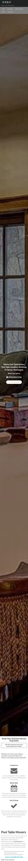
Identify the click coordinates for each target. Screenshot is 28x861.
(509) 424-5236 (15, 377)
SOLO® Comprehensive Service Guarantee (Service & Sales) (14, 745)
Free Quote (10, 11)
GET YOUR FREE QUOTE (14, 382)
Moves (3, 11)
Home (3, 9)
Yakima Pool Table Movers (7, 5)
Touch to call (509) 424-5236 (14, 857)
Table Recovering (19, 9)
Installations (10, 9)
